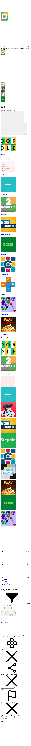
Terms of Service (25, 636)
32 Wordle (4, 194)
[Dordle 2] (3, 96)
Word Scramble (5, 234)
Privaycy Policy (7, 583)
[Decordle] (3, 101)
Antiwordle (4, 622)
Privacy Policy (17, 636)
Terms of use (7, 584)
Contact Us (8, 636)
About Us (3, 636)
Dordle (3, 154)
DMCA (12, 636)
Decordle (3, 254)
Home (27, 539)
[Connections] (3, 91)
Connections (4, 274)
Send (2, 721)
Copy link (3, 689)
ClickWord (4, 294)
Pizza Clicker (5, 334)
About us (6, 581)
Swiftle (3, 174)
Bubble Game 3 (5, 314)
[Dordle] (3, 86)
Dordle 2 (3, 214)
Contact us (6, 585)
